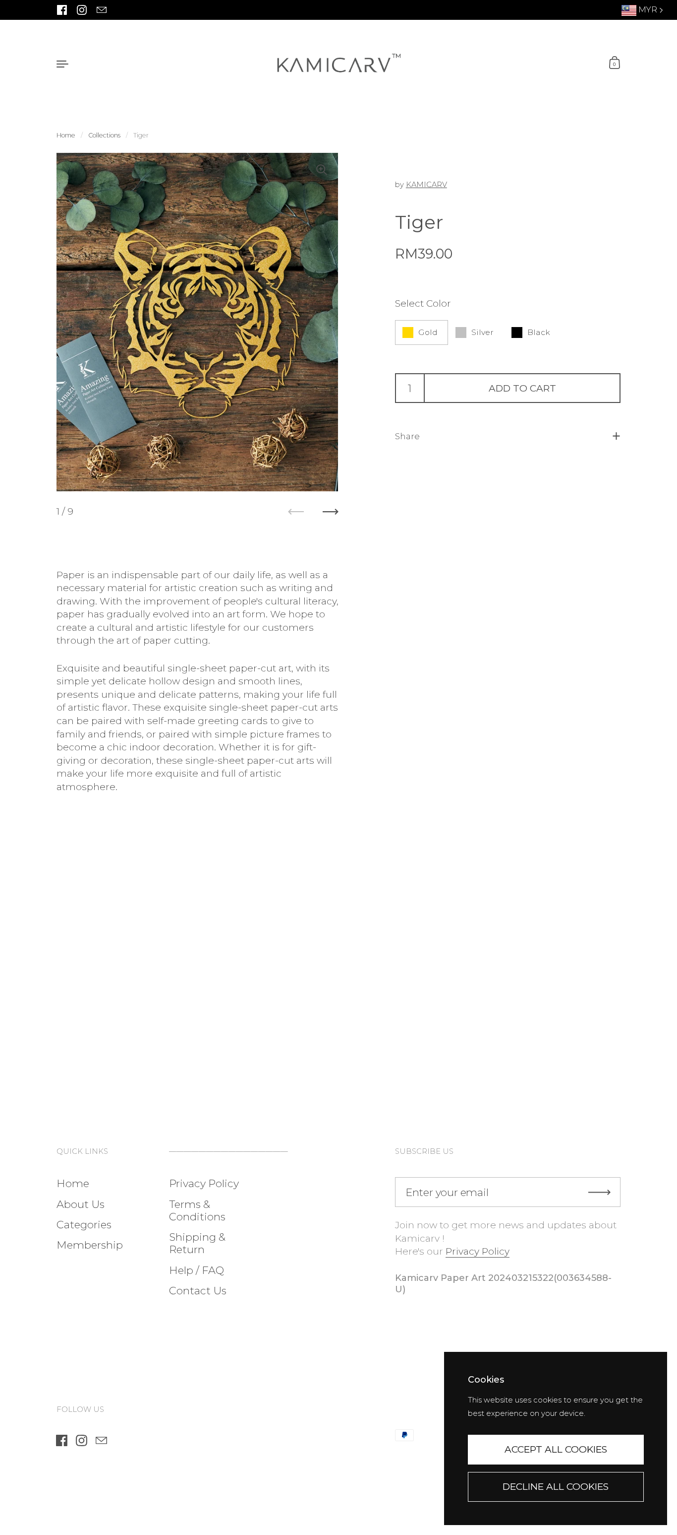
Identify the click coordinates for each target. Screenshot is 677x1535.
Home (65, 135)
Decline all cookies (556, 1486)
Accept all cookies (556, 1449)
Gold (428, 332)
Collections (104, 135)
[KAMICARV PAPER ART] (338, 63)
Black (538, 332)
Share (407, 436)
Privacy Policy (477, 1251)
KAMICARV (426, 184)
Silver (482, 332)
